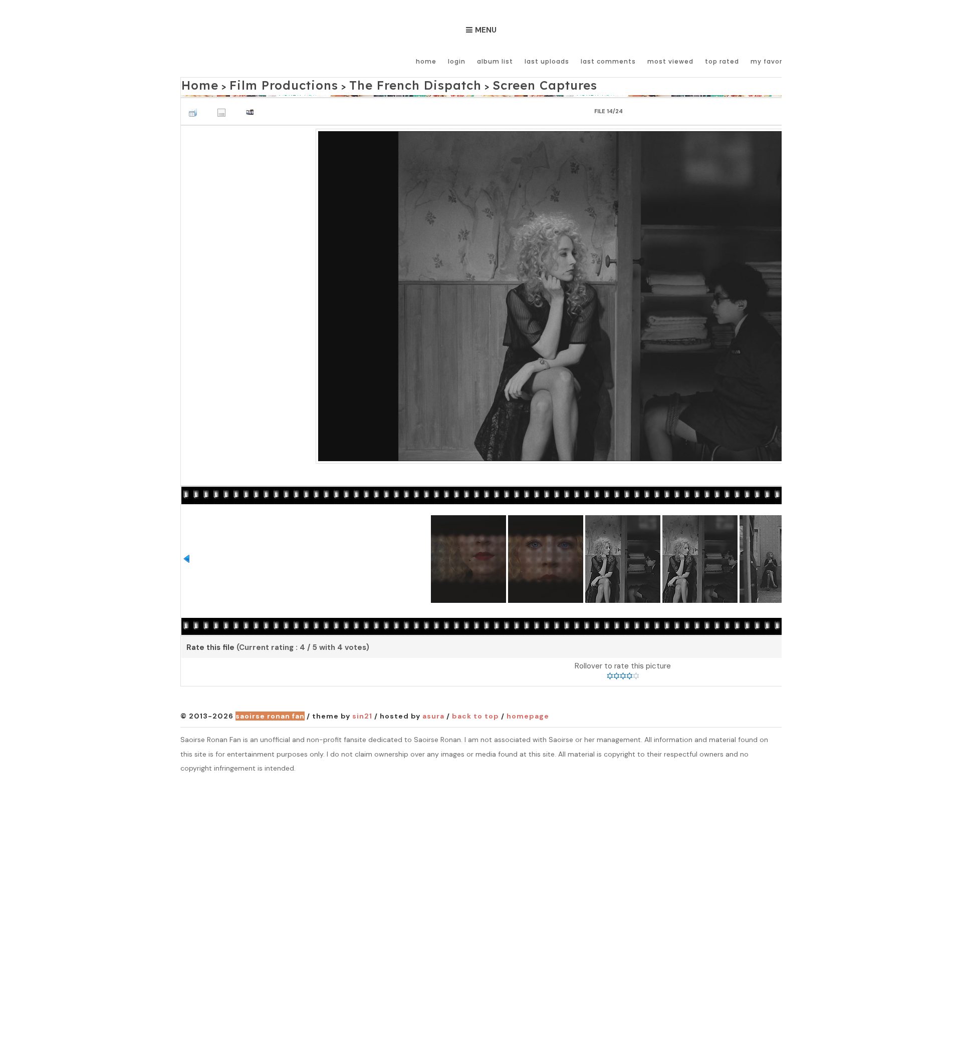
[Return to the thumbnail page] (195, 107)
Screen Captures (465, 83)
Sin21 (362, 713)
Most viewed (670, 61)
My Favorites (773, 61)
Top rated (722, 61)
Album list (495, 61)
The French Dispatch (364, 83)
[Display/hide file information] (223, 107)
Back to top (475, 713)
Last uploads (547, 61)
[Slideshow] (252, 107)
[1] (610, 673)
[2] (616, 673)
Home (426, 61)
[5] (636, 673)
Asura (433, 713)
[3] (623, 673)
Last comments (608, 61)
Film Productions (262, 83)
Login (456, 61)
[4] (629, 673)
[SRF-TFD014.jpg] (623, 292)
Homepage (528, 713)
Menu (486, 30)
